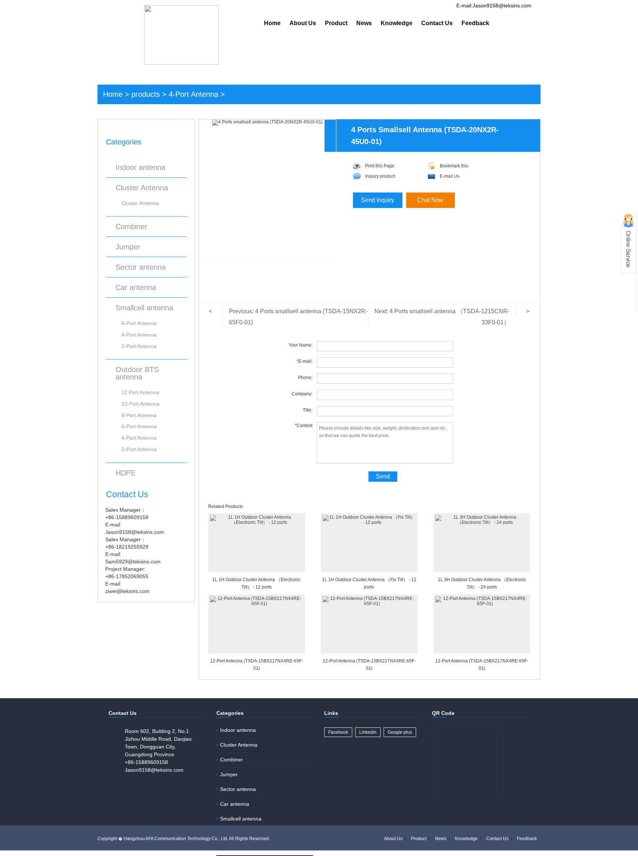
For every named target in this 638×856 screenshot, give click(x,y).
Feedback (475, 23)
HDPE (126, 473)
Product (336, 23)
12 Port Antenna (140, 392)
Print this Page (379, 165)
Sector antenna (141, 267)
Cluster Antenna (142, 188)
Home (272, 23)
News (364, 23)
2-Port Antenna (139, 346)
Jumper (128, 247)
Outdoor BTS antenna (137, 373)
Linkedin (368, 732)
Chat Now (430, 200)
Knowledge (396, 23)
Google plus (400, 732)
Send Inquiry (377, 200)
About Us (302, 23)
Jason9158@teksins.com (154, 770)
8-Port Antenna (139, 415)
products (145, 94)
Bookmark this (454, 165)
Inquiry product (380, 176)
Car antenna (136, 287)
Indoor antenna (140, 167)
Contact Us (437, 23)
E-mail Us (449, 176)
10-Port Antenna (140, 404)
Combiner (131, 226)
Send (383, 476)
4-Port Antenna (193, 94)
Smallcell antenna (144, 308)
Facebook (338, 732)
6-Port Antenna (139, 323)
